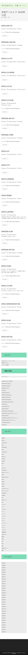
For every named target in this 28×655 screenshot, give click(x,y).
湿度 (18, 218)
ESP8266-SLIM (7, 231)
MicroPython (4, 470)
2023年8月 (3, 615)
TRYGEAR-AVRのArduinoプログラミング (9, 413)
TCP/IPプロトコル (5, 488)
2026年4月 (3, 570)
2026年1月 (3, 576)
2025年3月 (3, 588)
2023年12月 (3, 606)
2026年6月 (3, 565)
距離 (2, 550)
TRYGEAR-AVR (4, 404)
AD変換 (2, 438)
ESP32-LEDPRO (7, 212)
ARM (2, 445)
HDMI (2, 463)
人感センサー (14, 271)
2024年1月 (3, 604)
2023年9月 (3, 613)
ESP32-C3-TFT (6, 58)
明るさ (23, 271)
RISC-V (23, 61)
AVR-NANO (3, 390)
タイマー (3, 520)
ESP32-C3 (5, 105)
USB (22, 290)
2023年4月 (3, 625)
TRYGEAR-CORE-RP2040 (6, 399)
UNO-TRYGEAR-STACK (5, 422)
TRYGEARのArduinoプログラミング (8, 420)
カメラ (2, 507)
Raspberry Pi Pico (4, 477)
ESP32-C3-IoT (6, 86)
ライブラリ (3, 529)
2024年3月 (3, 599)
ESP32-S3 (3, 458)
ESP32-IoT (5, 151)
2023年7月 (3, 618)
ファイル (3, 525)
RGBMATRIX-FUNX (5, 388)
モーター (3, 527)
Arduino (3, 440)
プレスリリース (4, 376)
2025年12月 (3, 579)
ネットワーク (4, 523)
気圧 (12, 218)
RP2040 (2, 481)
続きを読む (6, 36)
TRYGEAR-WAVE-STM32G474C (7, 402)
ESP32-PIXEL (6, 266)
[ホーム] (1, 17)
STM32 (2, 486)
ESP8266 (20, 45)
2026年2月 (3, 574)
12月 (9, 17)
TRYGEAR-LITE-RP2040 (5, 397)
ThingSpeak (3, 493)
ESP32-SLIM (6, 320)
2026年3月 (3, 572)
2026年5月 (3, 567)
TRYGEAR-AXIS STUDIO (6, 383)
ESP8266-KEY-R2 (7, 249)
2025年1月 (3, 590)
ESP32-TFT (5, 165)
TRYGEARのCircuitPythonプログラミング (9, 418)
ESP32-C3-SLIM (7, 100)
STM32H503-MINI (5, 415)
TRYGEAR (3, 495)
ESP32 (20, 29)
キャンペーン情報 (4, 365)
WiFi (2, 502)
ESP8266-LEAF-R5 (8, 42)
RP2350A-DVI (4, 424)
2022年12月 (3, 631)
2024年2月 (3, 602)
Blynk (2, 449)
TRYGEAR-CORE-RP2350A (6, 395)
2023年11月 (3, 608)
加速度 (8, 218)
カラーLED (3, 509)
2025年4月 (3, 586)
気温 (15, 218)
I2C (2, 465)
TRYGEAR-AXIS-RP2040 (5, 385)
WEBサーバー (4, 500)
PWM (2, 474)
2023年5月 (3, 622)
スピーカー (3, 516)
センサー (3, 518)
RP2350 (2, 484)
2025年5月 (3, 583)
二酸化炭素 (3, 218)
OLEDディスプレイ (16, 216)
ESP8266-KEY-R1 (7, 118)
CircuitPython (4, 452)
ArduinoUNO (4, 442)
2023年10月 (3, 611)
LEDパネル (9, 216)
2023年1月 (3, 629)
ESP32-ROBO (6, 195)
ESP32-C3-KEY (7, 286)
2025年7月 (3, 581)
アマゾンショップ (4, 363)
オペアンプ (3, 504)
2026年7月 (3, 563)
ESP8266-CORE (7, 135)
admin (4, 29)
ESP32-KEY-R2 (7, 337)
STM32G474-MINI (4, 408)
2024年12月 (3, 592)
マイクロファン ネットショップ (8, 360)
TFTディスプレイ (4, 491)
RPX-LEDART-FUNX (5, 406)
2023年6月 (3, 620)
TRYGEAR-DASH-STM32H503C (7, 411)
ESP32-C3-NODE (7, 72)
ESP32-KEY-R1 (7, 26)
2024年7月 (3, 597)
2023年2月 (3, 627)
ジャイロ (23, 216)
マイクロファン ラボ (9, 5)
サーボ (2, 511)
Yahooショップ (4, 362)
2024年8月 (3, 595)
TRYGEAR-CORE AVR (5, 392)
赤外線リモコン (23, 218)
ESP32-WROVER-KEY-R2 (10, 304)
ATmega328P (4, 447)
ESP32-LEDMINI (7, 179)
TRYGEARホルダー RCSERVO (7, 381)
